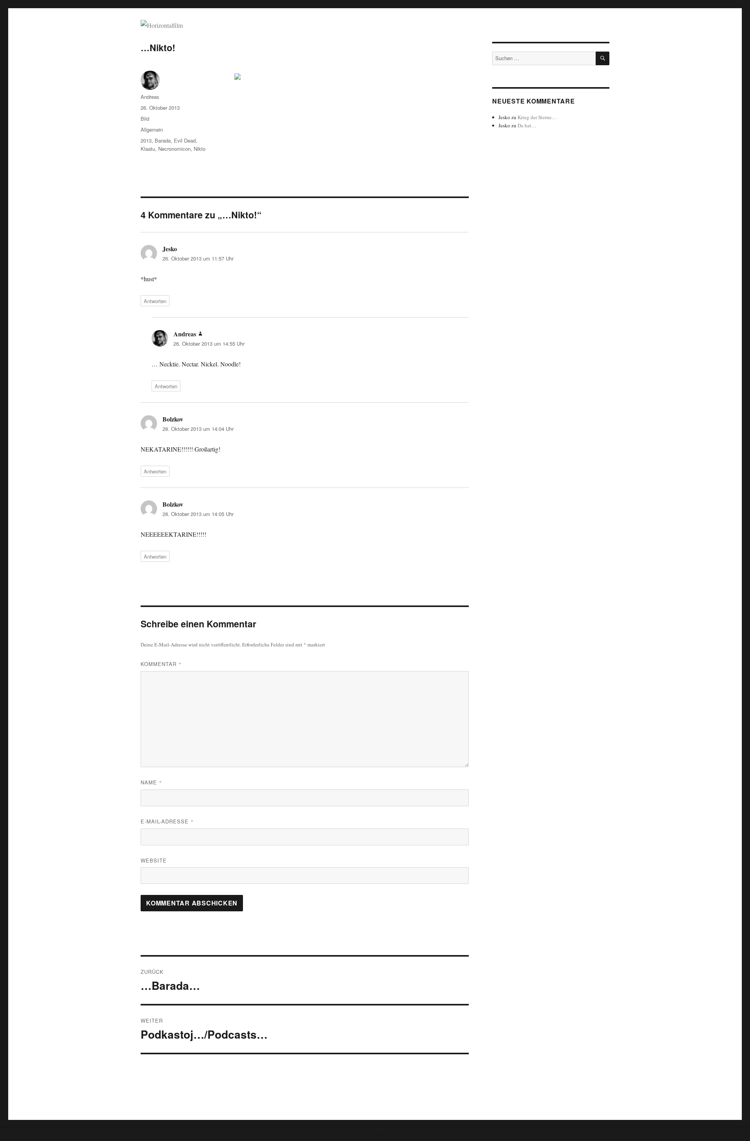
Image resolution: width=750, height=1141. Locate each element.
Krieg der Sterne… (537, 117)
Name (151, 782)
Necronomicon (174, 148)
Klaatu (148, 148)
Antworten (155, 301)
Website (154, 860)
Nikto (199, 148)
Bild (145, 118)
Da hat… (527, 125)
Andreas (150, 96)
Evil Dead (185, 140)
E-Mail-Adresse (167, 821)
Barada (163, 140)
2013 (146, 140)
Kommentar (161, 664)
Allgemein (152, 129)
